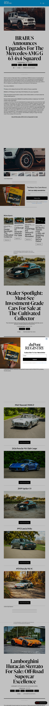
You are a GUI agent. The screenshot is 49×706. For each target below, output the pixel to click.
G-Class (24, 64)
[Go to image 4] (28, 174)
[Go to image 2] (14, 174)
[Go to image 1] (7, 174)
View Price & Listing (24, 442)
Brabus (20, 64)
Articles (18, 67)
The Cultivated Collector (29, 348)
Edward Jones (21, 225)
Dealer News (22, 328)
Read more (7, 240)
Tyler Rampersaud (21, 62)
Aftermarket (14, 64)
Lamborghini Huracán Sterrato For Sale (19, 232)
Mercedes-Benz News (32, 64)
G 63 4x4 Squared (16, 108)
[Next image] (43, 169)
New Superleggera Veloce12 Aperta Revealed (30, 231)
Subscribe (37, 198)
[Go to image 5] (35, 174)
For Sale (27, 328)
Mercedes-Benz (39, 107)
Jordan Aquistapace (7, 226)
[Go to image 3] (21, 174)
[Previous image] (40, 169)
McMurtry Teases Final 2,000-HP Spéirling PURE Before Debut (40, 234)
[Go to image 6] (42, 174)
